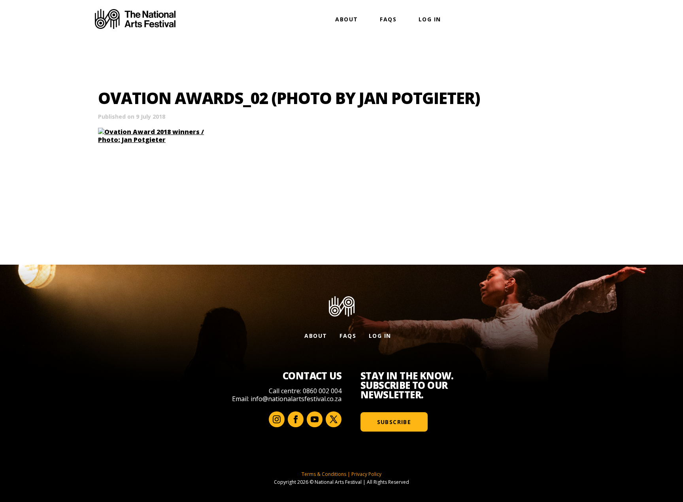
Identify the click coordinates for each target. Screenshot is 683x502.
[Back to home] (135, 19)
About (346, 19)
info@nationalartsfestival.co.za (296, 398)
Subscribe (394, 422)
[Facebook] (296, 419)
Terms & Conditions (324, 474)
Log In (430, 19)
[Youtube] (315, 419)
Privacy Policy (366, 474)
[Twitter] (334, 419)
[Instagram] (277, 419)
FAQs (388, 19)
